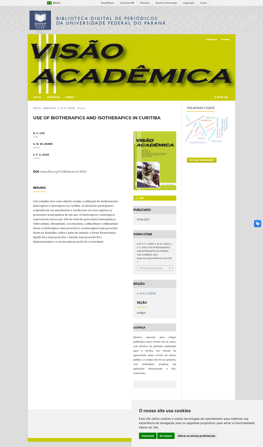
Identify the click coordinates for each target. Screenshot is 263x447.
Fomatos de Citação (150, 268)
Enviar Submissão (201, 160)
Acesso (225, 39)
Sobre (70, 97)
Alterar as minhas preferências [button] (196, 435)
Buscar (222, 97)
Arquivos (53, 97)
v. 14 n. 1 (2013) (66, 108)
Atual (37, 97)
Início (37, 108)
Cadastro (211, 39)
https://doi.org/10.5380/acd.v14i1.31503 (63, 171)
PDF (141, 198)
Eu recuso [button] (166, 435)
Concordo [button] (148, 435)
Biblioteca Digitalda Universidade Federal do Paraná (111, 20)
